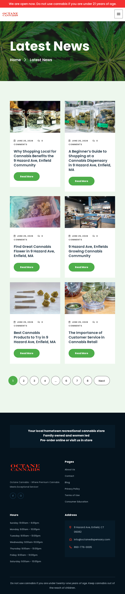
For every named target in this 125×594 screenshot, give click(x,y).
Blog (67, 482)
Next (102, 381)
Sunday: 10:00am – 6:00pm (24, 522)
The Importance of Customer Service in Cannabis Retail (87, 337)
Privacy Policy (72, 488)
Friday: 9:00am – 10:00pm (24, 555)
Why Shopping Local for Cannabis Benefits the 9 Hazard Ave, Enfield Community (35, 158)
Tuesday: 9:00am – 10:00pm (25, 535)
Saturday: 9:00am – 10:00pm (25, 561)
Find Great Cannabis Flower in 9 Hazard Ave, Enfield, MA (34, 251)
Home (15, 59)
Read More (26, 176)
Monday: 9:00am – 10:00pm (25, 529)
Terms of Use (72, 495)
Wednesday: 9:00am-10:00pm (26, 542)
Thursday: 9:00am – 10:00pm (25, 548)
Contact (69, 475)
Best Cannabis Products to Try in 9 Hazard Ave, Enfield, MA (35, 337)
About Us (70, 469)
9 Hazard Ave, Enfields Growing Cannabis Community (88, 251)
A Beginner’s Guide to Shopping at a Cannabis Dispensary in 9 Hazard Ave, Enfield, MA (90, 160)
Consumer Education (76, 501)
